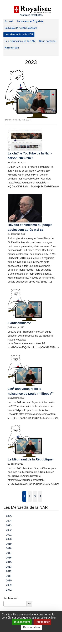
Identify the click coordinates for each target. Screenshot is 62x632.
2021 (9, 534)
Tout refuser (42, 621)
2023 (9, 525)
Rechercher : (11, 598)
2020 (9, 539)
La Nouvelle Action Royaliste (21, 27)
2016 (9, 557)
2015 (9, 562)
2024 (9, 520)
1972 (9, 589)
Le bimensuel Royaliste (30, 21)
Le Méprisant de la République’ (30, 459)
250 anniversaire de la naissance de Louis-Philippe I (31, 390)
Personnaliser (31, 627)
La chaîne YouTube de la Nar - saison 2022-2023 (30, 156)
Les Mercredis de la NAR (19, 34)
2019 (9, 543)
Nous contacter (47, 41)
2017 (9, 552)
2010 (9, 580)
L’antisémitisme (19, 323)
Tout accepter (22, 621)
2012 (9, 571)
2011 (8, 575)
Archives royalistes (31, 14)
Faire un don (12, 47)
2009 (9, 585)
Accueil (9, 21)
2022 (9, 529)
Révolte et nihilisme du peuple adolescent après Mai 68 (30, 227)
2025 (9, 516)
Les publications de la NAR (20, 41)
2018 (9, 548)
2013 (9, 566)
